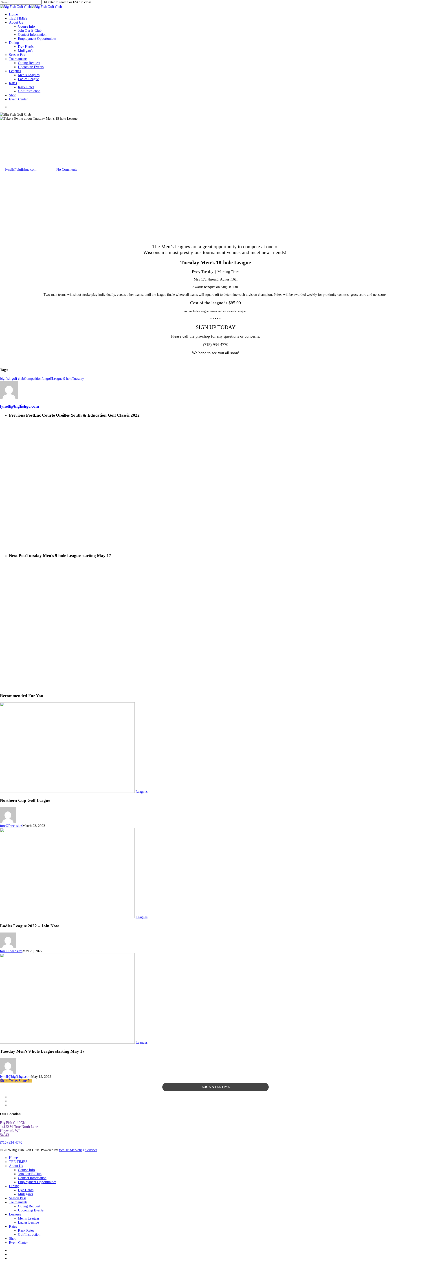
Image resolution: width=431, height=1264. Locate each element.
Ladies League (28, 1222)
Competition (33, 378)
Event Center (18, 1242)
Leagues (6, 147)
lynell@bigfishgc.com (20, 169)
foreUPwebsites (11, 826)
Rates (13, 1226)
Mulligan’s (25, 1194)
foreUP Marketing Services (78, 1150)
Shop (12, 1238)
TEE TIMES (18, 1162)
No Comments (66, 169)
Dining (14, 1186)
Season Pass (17, 1198)
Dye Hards (25, 1190)
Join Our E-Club (30, 1174)
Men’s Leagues (29, 1218)
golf (49, 378)
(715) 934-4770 (11, 1142)
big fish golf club (12, 378)
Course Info (26, 1170)
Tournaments (18, 1202)
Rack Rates (26, 1230)
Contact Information (32, 1178)
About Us (16, 1166)
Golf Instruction (29, 1234)
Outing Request (29, 1206)
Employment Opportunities (37, 1182)
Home (13, 1158)
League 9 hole (62, 378)
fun (44, 378)
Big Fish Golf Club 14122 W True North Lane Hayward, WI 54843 (19, 1129)
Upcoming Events (31, 1210)
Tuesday (78, 378)
